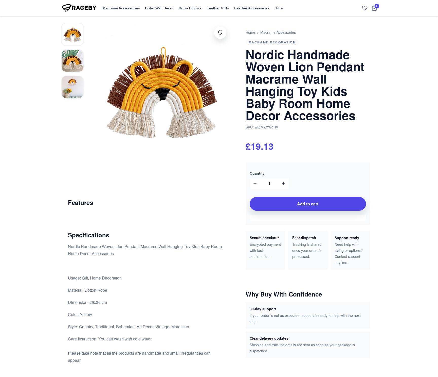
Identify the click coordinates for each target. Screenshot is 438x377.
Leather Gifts (218, 8)
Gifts (279, 8)
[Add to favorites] (220, 33)
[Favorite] (365, 8)
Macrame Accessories (121, 8)
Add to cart (307, 204)
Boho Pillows (190, 8)
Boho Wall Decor (159, 8)
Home (250, 32)
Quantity (257, 173)
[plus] (283, 183)
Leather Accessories (251, 8)
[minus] (255, 183)
